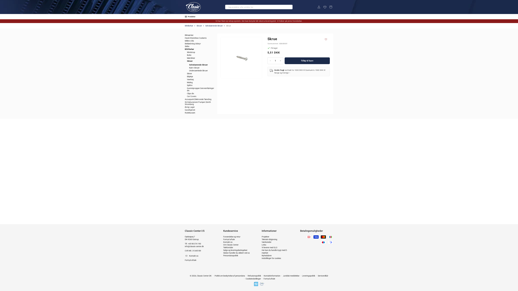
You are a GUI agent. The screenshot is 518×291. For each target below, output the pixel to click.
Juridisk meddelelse (291, 276)
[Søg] (228, 8)
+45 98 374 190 (194, 244)
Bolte (189, 55)
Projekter (265, 237)
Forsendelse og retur (231, 237)
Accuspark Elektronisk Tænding (198, 99)
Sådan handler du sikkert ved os (236, 253)
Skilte (187, 46)
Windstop (191, 52)
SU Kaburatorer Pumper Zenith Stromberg (198, 103)
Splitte (189, 85)
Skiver (189, 73)
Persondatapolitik (230, 255)
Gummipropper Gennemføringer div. (200, 89)
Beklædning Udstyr (193, 44)
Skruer (199, 26)
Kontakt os (227, 242)
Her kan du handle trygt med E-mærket (274, 251)
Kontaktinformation (272, 276)
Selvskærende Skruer (214, 26)
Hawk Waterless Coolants (196, 38)
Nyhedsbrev (267, 255)
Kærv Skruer (194, 68)
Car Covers (191, 96)
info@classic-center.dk (194, 246)
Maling (190, 82)
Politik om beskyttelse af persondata (230, 276)
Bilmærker (189, 35)
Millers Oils (189, 41)
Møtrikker (191, 58)
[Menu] (186, 16)
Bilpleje (190, 76)
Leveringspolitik (308, 276)
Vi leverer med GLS (269, 247)
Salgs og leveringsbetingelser (235, 250)
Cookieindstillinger (253, 279)
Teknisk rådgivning (269, 239)
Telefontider (228, 247)
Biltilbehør (189, 26)
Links (264, 245)
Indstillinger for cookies (271, 258)
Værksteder (266, 242)
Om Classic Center (230, 245)
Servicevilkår (323, 276)
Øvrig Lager (190, 107)
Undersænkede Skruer (198, 71)
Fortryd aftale (229, 239)
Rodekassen (190, 113)
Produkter (191, 17)
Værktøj (190, 79)
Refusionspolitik (254, 276)
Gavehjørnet (190, 110)
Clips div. (190, 93)
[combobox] (258, 7)
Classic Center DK (204, 276)
